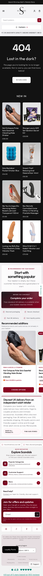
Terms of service (33, 559)
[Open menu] (3, 11)
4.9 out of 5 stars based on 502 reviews (21, 574)
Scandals (23, 556)
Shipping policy (11, 562)
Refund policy (11, 559)
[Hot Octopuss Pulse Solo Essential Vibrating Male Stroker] (18, 348)
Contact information (23, 562)
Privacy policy (22, 559)
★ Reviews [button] (41, 290)
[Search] (39, 20)
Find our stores (30, 431)
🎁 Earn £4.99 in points (12, 380)
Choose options (18, 390)
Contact (6, 494)
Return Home (21, 80)
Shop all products (9, 431)
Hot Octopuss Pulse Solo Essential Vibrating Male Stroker (17, 371)
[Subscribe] (37, 514)
